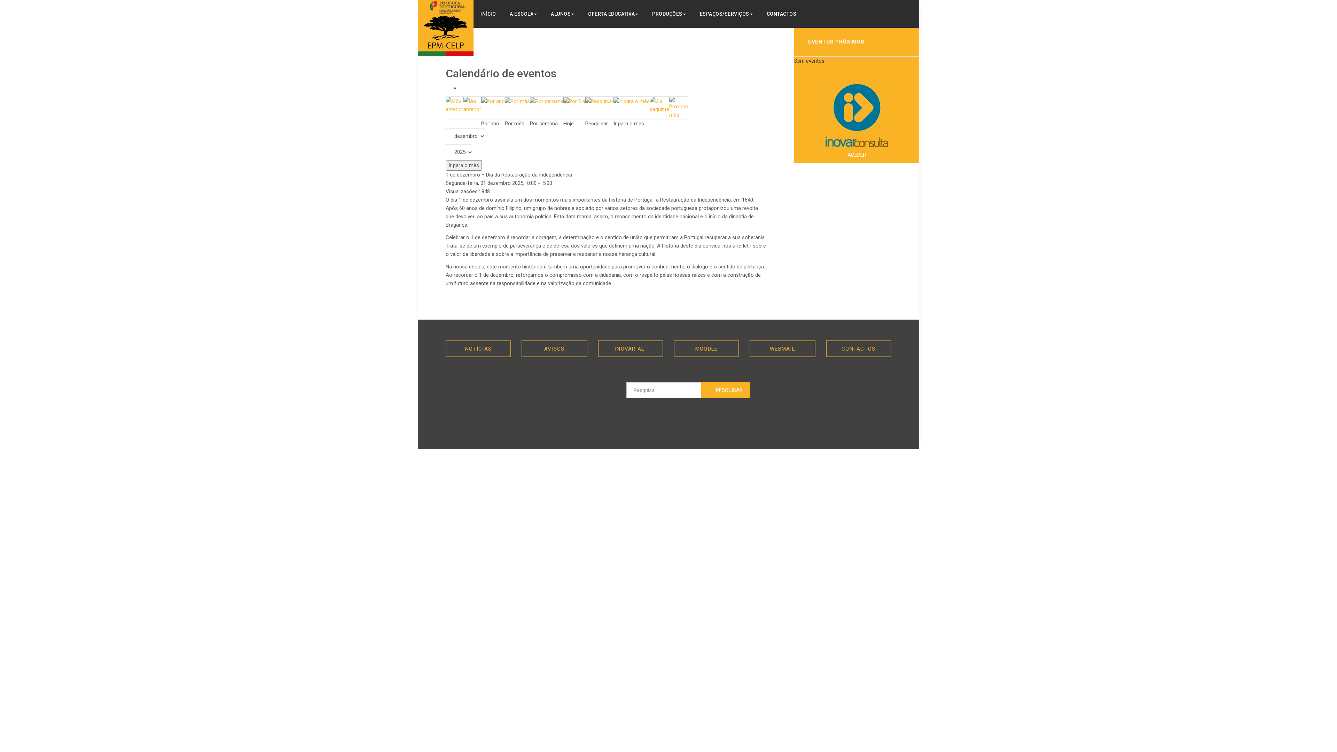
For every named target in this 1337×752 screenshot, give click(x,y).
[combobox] (663, 390)
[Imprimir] (462, 88)
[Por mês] (517, 101)
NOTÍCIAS (478, 349)
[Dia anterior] (472, 105)
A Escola (521, 14)
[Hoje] (574, 101)
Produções (667, 14)
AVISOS (554, 349)
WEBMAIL (782, 349)
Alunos (561, 14)
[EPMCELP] (446, 28)
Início (488, 14)
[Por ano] (493, 101)
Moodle (706, 349)
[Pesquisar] (599, 101)
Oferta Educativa (611, 14)
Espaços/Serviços (724, 14)
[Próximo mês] (678, 107)
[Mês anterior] (454, 105)
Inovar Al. (630, 349)
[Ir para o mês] (631, 101)
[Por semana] (546, 101)
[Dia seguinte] (659, 105)
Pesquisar (728, 390)
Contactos (782, 14)
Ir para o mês (463, 165)
